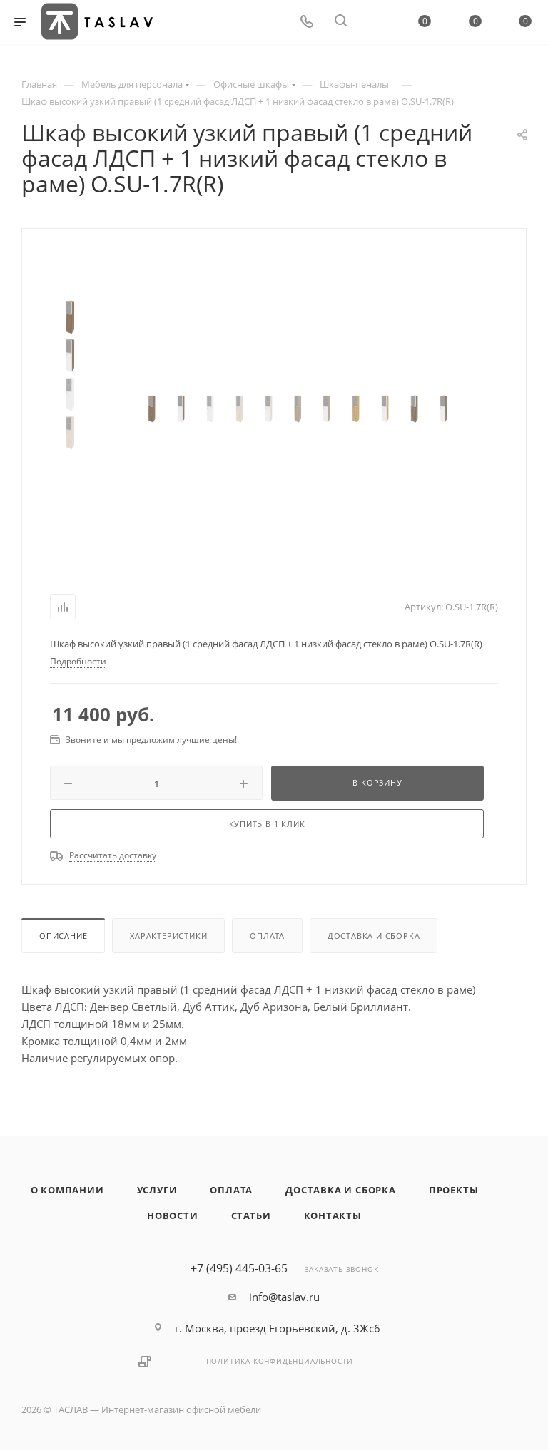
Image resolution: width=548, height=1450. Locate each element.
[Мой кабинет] (374, 22)
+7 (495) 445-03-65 (239, 1268)
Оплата (267, 935)
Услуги (157, 1189)
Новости (172, 1215)
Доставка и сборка (374, 935)
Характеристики (168, 935)
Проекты (454, 1189)
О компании (67, 1189)
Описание (63, 935)
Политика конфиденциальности (280, 1361)
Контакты (333, 1215)
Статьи (251, 1215)
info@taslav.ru (284, 1297)
